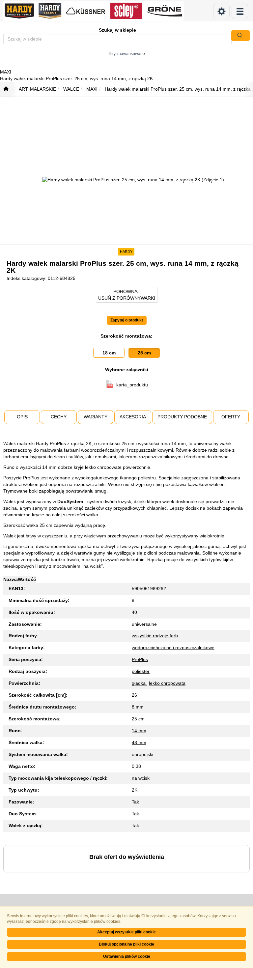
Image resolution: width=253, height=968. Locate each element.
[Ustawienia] (221, 11)
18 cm (109, 352)
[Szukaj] (240, 35)
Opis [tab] (22, 416)
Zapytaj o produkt (126, 320)
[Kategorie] (240, 11)
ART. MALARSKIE (37, 89)
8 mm (138, 707)
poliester (141, 671)
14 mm (139, 730)
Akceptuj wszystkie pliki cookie (126, 932)
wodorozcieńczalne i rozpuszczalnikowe (173, 647)
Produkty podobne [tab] (182, 416)
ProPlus (140, 659)
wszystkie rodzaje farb (155, 635)
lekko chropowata (167, 683)
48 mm (139, 742)
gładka (139, 683)
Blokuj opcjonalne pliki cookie (126, 944)
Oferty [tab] (230, 416)
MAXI (92, 89)
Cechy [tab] (59, 416)
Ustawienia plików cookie (126, 956)
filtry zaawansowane (126, 53)
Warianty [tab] (95, 416)
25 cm (144, 352)
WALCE (71, 89)
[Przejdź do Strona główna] (6, 89)
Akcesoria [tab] (133, 416)
